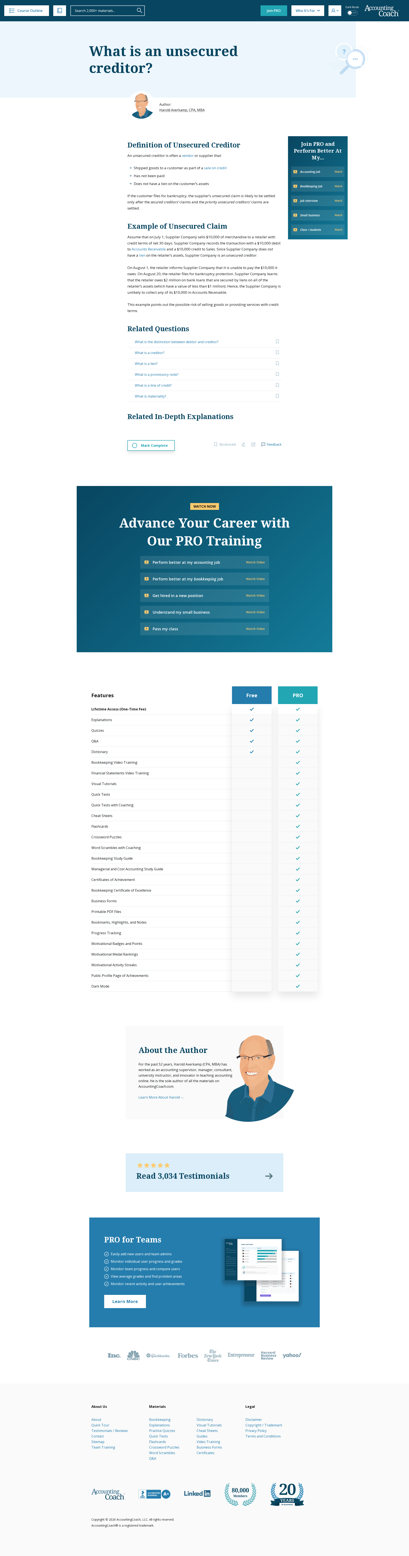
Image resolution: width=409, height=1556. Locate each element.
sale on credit (215, 167)
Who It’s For (305, 10)
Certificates (206, 1452)
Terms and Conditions (263, 1436)
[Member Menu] (334, 10)
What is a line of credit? (153, 385)
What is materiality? (150, 396)
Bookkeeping (160, 1419)
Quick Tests (158, 1436)
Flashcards (157, 1441)
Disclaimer (253, 1419)
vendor (188, 155)
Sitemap (97, 1441)
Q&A (152, 1458)
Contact (97, 1436)
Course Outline (30, 10)
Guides (202, 1436)
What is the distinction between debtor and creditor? (177, 342)
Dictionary (205, 1419)
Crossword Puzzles (164, 1447)
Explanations (159, 1425)
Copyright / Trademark (263, 1425)
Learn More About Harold (159, 1097)
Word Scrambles (162, 1452)
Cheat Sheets (207, 1430)
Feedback (274, 444)
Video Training (208, 1441)
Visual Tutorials (209, 1425)
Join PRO (274, 10)
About (96, 1419)
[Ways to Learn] (59, 10)
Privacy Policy (256, 1430)
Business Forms (209, 1447)
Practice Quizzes (162, 1430)
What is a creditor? (149, 352)
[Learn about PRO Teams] (261, 1272)
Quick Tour (100, 1425)
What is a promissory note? (157, 374)
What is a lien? (146, 363)
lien (142, 255)
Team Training (103, 1447)
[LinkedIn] (197, 1493)
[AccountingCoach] (381, 10)
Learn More (125, 1301)
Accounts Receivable (149, 249)
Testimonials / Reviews (109, 1430)
